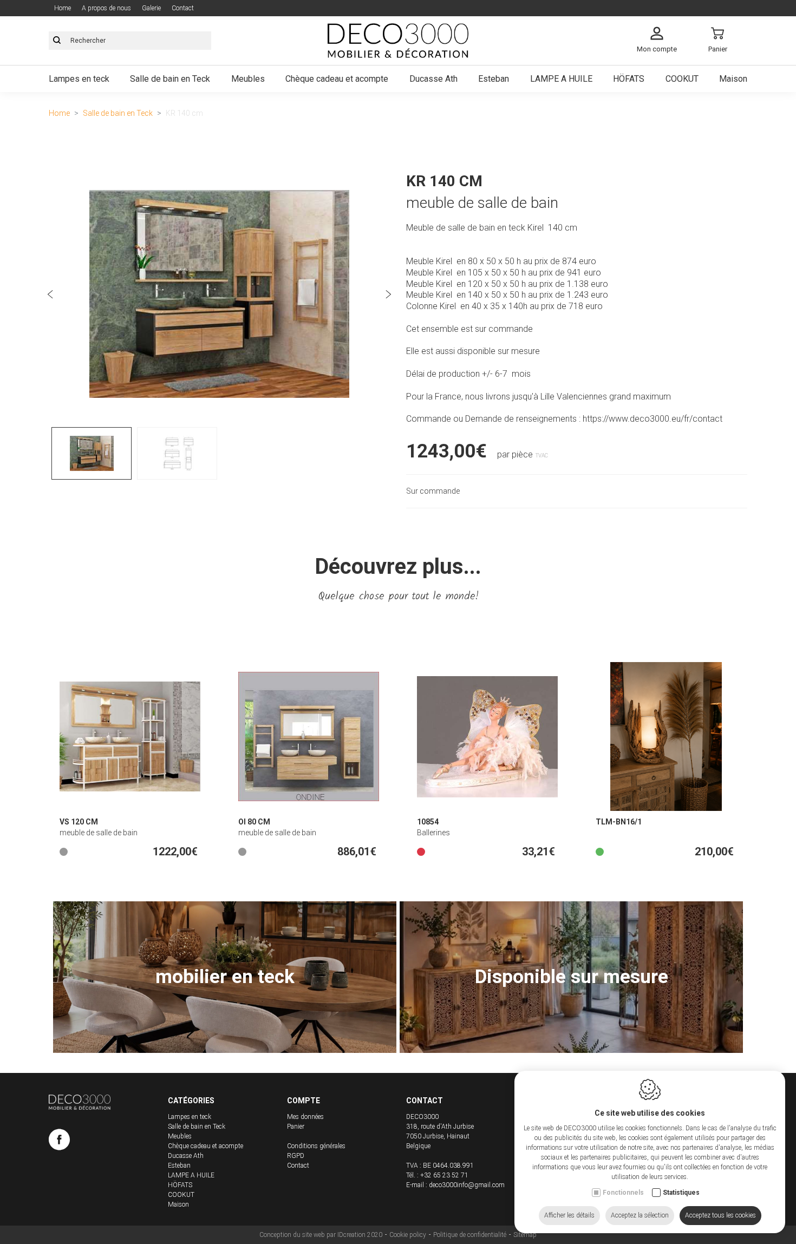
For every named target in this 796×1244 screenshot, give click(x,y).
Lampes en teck (79, 79)
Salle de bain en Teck (170, 79)
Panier (295, 1126)
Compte (303, 1100)
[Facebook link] (59, 1141)
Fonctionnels (623, 1192)
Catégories (191, 1100)
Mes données (305, 1117)
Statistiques (681, 1192)
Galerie (151, 8)
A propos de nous (106, 8)
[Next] (388, 296)
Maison (733, 79)
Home (62, 8)
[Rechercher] (57, 40)
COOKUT (682, 79)
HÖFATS (628, 79)
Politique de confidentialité (469, 1235)
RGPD (295, 1156)
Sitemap (525, 1235)
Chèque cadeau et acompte (336, 79)
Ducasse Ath (433, 79)
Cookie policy (407, 1235)
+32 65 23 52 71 (444, 1175)
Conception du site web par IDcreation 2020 (320, 1235)
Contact (183, 8)
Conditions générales (316, 1146)
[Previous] (50, 296)
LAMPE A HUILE (561, 79)
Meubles (248, 79)
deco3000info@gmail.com (467, 1185)
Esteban (493, 79)
